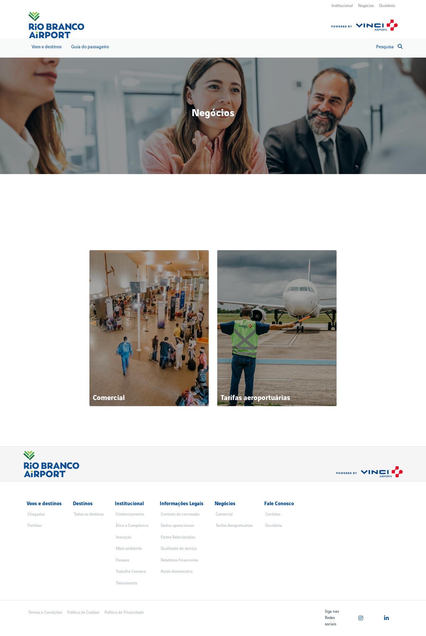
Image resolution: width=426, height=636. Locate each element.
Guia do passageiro (90, 46)
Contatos (272, 514)
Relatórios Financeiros (179, 560)
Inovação (123, 537)
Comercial (224, 514)
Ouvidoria (387, 6)
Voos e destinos (47, 46)
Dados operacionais (177, 526)
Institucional (342, 6)
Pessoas (122, 560)
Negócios (366, 6)
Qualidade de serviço (179, 548)
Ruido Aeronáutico (176, 571)
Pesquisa (385, 46)
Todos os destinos (89, 514)
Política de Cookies (83, 612)
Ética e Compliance (132, 526)
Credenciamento (130, 514)
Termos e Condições (45, 612)
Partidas (35, 526)
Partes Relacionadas (178, 537)
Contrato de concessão (180, 514)
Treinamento (126, 583)
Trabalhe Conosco (131, 571)
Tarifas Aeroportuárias (234, 526)
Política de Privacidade (124, 612)
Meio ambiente (129, 548)
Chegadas (36, 514)
